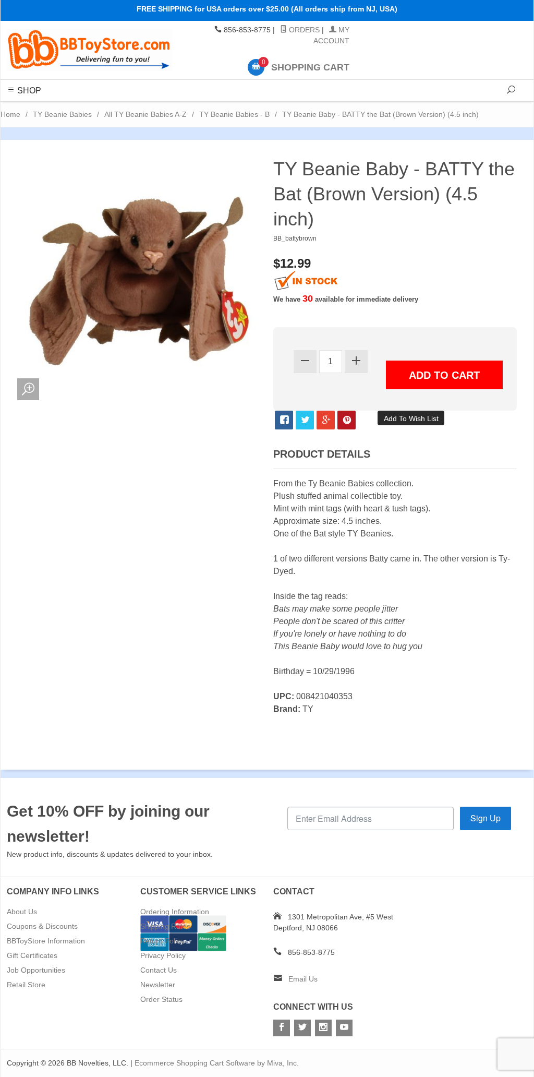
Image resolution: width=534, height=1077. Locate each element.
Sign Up (485, 818)
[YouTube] (344, 1028)
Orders (303, 30)
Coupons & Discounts (42, 926)
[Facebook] (281, 1028)
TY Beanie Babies (62, 114)
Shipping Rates (165, 926)
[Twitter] (302, 1028)
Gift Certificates (32, 955)
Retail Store (26, 984)
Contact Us (158, 970)
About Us (22, 911)
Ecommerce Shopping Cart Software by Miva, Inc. (217, 1063)
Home (10, 114)
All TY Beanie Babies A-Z (145, 114)
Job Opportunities (36, 970)
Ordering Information (174, 911)
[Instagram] (323, 1028)
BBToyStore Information (46, 941)
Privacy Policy (163, 955)
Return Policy (162, 941)
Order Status (161, 999)
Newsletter (157, 984)
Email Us (303, 979)
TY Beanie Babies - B (234, 114)
